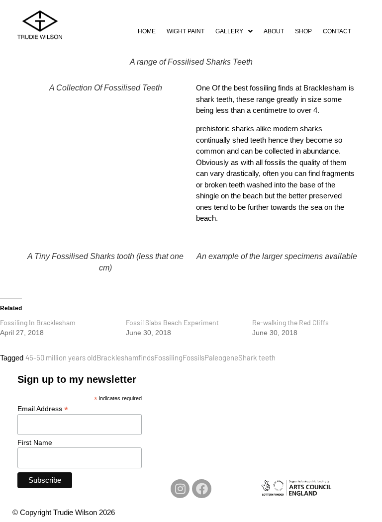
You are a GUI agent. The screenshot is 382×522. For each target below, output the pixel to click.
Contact (337, 31)
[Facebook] (201, 488)
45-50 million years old (60, 357)
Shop (303, 31)
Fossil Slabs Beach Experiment (172, 322)
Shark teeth (257, 357)
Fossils (193, 357)
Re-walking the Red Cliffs (290, 322)
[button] (234, 31)
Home (147, 31)
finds (146, 357)
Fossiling (168, 357)
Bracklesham (117, 357)
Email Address (42, 408)
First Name (34, 442)
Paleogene (221, 357)
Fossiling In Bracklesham (38, 322)
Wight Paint (185, 31)
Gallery (229, 31)
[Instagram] (180, 488)
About (274, 31)
